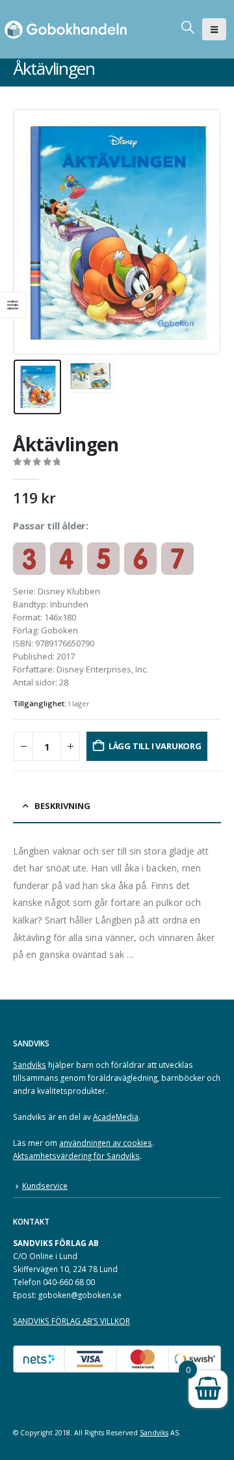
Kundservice (45, 1185)
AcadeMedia (115, 1116)
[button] (214, 29)
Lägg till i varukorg (155, 746)
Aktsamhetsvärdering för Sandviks (76, 1155)
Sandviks (29, 1064)
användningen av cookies (105, 1142)
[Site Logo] (68, 29)
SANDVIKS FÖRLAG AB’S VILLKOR (71, 1321)
